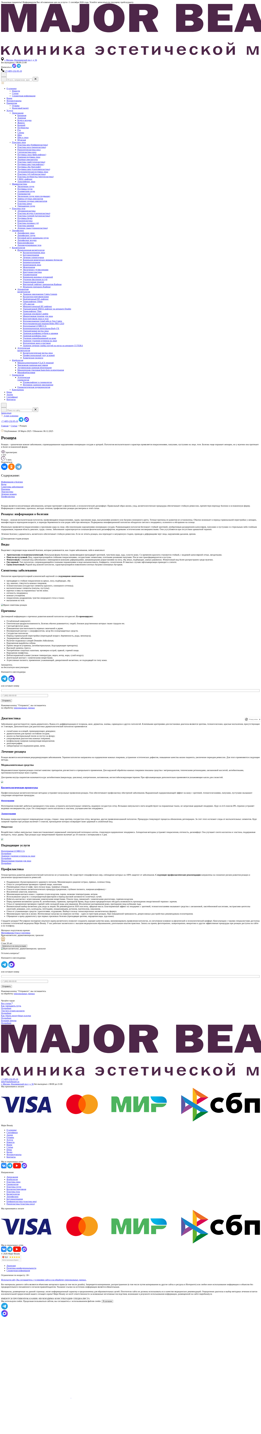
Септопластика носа (26, 152)
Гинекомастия (23, 194)
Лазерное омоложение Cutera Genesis (40, 294)
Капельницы (18, 389)
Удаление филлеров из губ (35, 279)
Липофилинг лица (26, 233)
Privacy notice (253, 719)
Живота (21, 123)
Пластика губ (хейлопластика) (31, 174)
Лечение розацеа (9, 494)
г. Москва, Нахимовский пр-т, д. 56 (17, 1084)
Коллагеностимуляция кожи (36, 296)
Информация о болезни (12, 482)
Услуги (10, 110)
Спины (20, 132)
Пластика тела (18, 208)
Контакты (11, 399)
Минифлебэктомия (26, 372)
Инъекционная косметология (30, 250)
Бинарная (21, 115)
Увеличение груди (25, 186)
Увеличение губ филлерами (35, 270)
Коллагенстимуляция (16, 1189)
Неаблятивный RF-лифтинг (36, 299)
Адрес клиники (10, 416)
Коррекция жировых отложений (38, 277)
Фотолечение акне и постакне (37, 343)
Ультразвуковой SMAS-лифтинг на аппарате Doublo (47, 309)
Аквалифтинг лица (26, 181)
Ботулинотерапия (31, 255)
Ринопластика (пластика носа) (21, 1204)
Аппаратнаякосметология (23, 290)
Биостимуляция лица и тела (36, 318)
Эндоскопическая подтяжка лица (32, 172)
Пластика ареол (24, 203)
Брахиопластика (24, 221)
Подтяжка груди (24, 189)
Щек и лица (22, 137)
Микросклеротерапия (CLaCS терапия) (35, 363)
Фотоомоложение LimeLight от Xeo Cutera (42, 321)
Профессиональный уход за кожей (39, 355)
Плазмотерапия (30, 274)
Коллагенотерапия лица (34, 252)
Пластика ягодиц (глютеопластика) (33, 213)
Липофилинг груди (26, 235)
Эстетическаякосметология (23, 349)
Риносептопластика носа (29, 150)
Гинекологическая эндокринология (33, 387)
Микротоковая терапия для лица (38, 316)
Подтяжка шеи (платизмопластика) (33, 169)
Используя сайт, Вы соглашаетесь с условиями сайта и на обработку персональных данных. (43, 1280)
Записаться (6, 413)
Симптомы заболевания (12, 487)
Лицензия (11, 1266)
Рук (19, 130)
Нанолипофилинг (25, 243)
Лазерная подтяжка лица (28, 157)
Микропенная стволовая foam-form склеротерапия (40, 370)
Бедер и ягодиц (24, 120)
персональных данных (24, 708)
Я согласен (107, 1301)
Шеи (19, 135)
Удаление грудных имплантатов (32, 201)
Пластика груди (14, 1187)
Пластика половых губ (28, 223)
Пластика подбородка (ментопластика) (35, 176)
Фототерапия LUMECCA (34, 326)
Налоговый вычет (20, 108)
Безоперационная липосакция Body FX (41, 328)
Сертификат (12, 397)
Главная (4, 426)
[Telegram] (18, 466)
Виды (3, 484)
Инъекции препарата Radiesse (37, 287)
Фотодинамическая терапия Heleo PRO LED (43, 323)
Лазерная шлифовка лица (34, 336)
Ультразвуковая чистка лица (36, 331)
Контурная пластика (32, 272)
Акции (10, 394)
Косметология (18, 247)
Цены (9, 392)
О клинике (12, 88)
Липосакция (17, 113)
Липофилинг (18, 230)
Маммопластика (19, 184)
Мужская (21, 140)
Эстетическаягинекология (23, 378)
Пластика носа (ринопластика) (31, 147)
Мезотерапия (29, 267)
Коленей (21, 125)
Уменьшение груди (26, 206)
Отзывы (15, 105)
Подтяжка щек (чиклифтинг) (30, 164)
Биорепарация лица (32, 265)
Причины (5, 489)
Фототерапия (7, 800)
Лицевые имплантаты (27, 159)
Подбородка (23, 128)
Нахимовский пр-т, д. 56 (20, 60)
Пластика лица (19, 142)
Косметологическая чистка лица (38, 353)
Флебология (17, 360)
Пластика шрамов (25, 225)
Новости (16, 91)
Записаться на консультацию (14, 946)
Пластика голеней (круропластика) (33, 216)
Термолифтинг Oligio (33, 301)
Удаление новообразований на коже (39, 338)
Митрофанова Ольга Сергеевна (15, 933)
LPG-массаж (28, 304)
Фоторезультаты (14, 101)
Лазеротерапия (8, 813)
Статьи (15, 93)
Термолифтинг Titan (32, 311)
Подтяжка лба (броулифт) (29, 167)
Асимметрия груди (26, 191)
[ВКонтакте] (4, 466)
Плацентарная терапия (33, 282)
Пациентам (12, 103)
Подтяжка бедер (24, 218)
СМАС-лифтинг (24, 179)
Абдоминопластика (26, 211)
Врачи (9, 98)
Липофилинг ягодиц (27, 240)
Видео (9, 1152)
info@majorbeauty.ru (10, 1081)
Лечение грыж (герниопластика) (32, 228)
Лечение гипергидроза (33, 257)
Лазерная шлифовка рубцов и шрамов (40, 333)
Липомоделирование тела (29, 245)
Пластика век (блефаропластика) (32, 145)
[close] (259, 719)
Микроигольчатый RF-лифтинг (37, 306)
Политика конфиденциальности (21, 1268)
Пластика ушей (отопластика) (31, 162)
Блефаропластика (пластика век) (22, 1201)
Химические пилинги (33, 358)
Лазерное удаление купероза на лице (40, 341)
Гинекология (18, 375)
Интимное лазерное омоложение (38, 385)
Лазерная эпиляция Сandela (35, 314)
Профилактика (8, 496)
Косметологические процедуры (19, 787)
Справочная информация (23, 96)
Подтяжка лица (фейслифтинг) (31, 154)
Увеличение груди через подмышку (33, 196)
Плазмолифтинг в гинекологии (37, 382)
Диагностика (7, 492)
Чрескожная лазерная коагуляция (32, 365)
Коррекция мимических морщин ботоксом (42, 260)
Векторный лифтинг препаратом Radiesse (42, 284)
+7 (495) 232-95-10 (13, 71)
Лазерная (21, 118)
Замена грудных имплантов (30, 199)
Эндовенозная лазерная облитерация (34, 367)
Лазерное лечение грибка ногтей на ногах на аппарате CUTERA (53, 345)
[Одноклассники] (11, 466)
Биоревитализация (31, 262)
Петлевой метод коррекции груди (33, 238)
